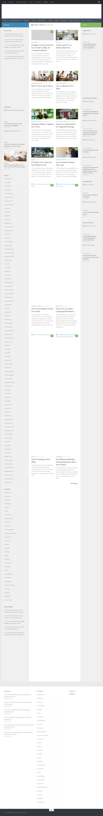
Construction (8, 503)
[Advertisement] (14, 84)
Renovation (8, 581)
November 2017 (9, 471)
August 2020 (8, 386)
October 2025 (8, 201)
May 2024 (7, 234)
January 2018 (8, 464)
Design (4, 2)
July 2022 (7, 308)
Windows (45, 2)
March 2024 (8, 238)
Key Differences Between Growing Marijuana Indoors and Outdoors (66, 462)
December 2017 (9, 467)
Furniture (11, 2)
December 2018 (9, 427)
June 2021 (8, 349)
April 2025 (8, 219)
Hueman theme (23, 812)
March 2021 (8, 360)
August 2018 (8, 438)
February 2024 (9, 241)
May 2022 (7, 316)
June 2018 (8, 445)
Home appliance (9, 529)
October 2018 (8, 434)
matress (7, 548)
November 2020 (9, 375)
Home (5, 20)
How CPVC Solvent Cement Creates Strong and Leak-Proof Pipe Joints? (91, 257)
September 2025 (9, 204)
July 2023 (7, 264)
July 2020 (7, 390)
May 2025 (7, 216)
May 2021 (7, 353)
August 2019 (8, 404)
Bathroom (8, 496)
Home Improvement (21, 2)
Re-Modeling (41, 20)
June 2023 (8, 267)
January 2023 (8, 286)
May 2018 (7, 449)
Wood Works (8, 600)
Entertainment (9, 518)
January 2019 (8, 423)
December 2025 (9, 197)
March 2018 (8, 456)
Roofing (33, 159)
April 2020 (8, 401)
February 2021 (9, 364)
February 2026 (9, 193)
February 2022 (9, 323)
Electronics (8, 515)
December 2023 (9, 249)
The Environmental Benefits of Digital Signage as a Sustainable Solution (91, 113)
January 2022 (8, 327)
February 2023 (9, 282)
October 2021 (8, 334)
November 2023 (9, 253)
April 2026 (8, 186)
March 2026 (8, 190)
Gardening (34, 42)
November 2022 (9, 293)
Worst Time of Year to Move (41, 86)
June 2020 (8, 393)
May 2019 (7, 412)
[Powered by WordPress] (10, 812)
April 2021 (8, 356)
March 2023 (8, 279)
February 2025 (9, 227)
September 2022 (9, 301)
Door (6, 511)
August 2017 (8, 482)
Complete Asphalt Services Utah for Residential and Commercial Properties (89, 46)
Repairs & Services (74, 20)
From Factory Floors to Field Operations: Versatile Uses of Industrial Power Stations (90, 132)
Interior (31, 2)
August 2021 (8, 341)
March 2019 (8, 416)
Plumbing (7, 566)
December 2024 (9, 230)
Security (7, 592)
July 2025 (7, 208)
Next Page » (74, 483)
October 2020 (8, 379)
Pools (6, 570)
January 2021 (8, 367)
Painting (7, 559)
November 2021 (9, 330)
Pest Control (8, 563)
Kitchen (50, 20)
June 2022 (8, 312)
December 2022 (9, 290)
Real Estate (38, 2)
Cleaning (7, 500)
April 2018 (8, 453)
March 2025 (8, 223)
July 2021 (7, 345)
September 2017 (9, 478)
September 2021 (9, 338)
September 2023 (9, 256)
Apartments (8, 492)
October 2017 (8, 475)
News (52, 2)
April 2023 (8, 275)
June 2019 (8, 408)
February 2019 (9, 419)
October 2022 (8, 297)
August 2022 (8, 304)
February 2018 (9, 460)
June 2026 (8, 182)
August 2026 (8, 179)
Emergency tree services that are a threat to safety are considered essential (42, 47)
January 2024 (8, 245)
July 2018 (7, 441)
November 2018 (9, 430)
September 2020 (9, 382)
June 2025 (8, 212)
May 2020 (7, 397)
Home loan (8, 537)
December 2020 (9, 371)
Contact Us (90, 20)
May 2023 (7, 271)
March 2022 (8, 319)
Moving (7, 552)
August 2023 (8, 260)
